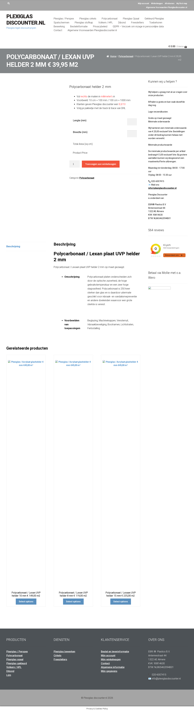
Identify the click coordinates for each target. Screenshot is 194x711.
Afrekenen (169, 3)
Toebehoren (155, 22)
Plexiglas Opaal (131, 18)
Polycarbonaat (109, 18)
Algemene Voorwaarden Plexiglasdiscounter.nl (166, 7)
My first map (181, 3)
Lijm (8, 675)
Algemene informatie (112, 667)
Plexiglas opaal (14, 659)
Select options (26, 601)
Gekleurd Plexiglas (154, 18)
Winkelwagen (157, 3)
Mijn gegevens (109, 671)
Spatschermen (61, 22)
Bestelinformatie (79, 26)
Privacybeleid (100, 26)
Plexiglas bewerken (64, 651)
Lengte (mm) (79, 120)
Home (113, 56)
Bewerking (59, 26)
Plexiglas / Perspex (64, 18)
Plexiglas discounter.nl (25, 19)
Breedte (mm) (80, 132)
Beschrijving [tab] (13, 246)
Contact (58, 30)
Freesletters (137, 22)
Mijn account (143, 3)
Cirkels (57, 655)
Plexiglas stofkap (84, 22)
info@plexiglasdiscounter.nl (162, 188)
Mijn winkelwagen (111, 659)
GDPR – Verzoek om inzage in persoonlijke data (138, 26)
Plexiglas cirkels (87, 18)
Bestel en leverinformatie (115, 651)
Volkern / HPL (105, 22)
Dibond (122, 22)
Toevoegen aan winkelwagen (100, 163)
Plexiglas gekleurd (16, 663)
